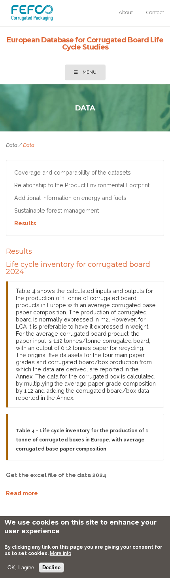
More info (60, 553)
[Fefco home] (32, 18)
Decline (51, 567)
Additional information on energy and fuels (70, 197)
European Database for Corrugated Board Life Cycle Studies (85, 43)
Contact (155, 12)
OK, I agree (21, 567)
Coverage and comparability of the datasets (72, 172)
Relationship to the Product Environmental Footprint (81, 185)
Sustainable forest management (56, 210)
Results (25, 223)
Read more (22, 493)
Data (11, 145)
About (126, 12)
